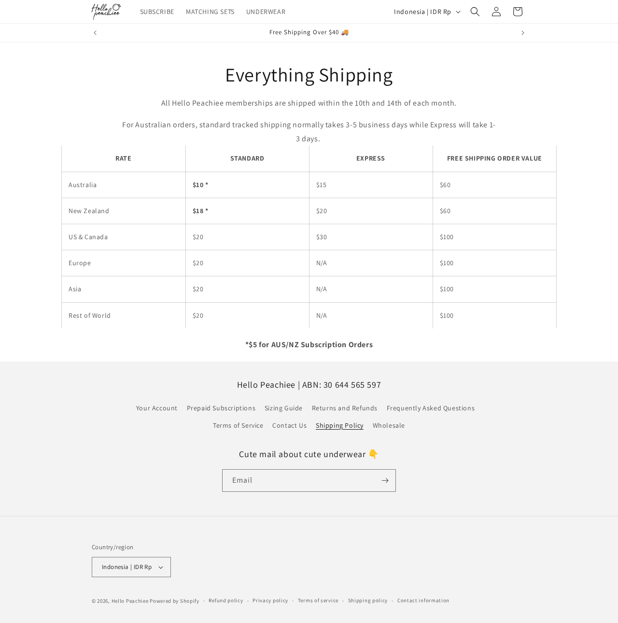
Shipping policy (368, 600)
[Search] (475, 11)
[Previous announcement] (95, 33)
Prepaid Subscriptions (221, 408)
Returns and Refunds (345, 408)
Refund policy (226, 600)
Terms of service (318, 600)
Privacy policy (270, 600)
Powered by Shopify (174, 600)
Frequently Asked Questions (431, 408)
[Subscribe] (384, 480)
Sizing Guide (284, 408)
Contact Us (289, 425)
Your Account (157, 408)
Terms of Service (238, 425)
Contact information (423, 600)
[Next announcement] (523, 33)
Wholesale (389, 425)
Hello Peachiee (130, 600)
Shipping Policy (340, 425)
